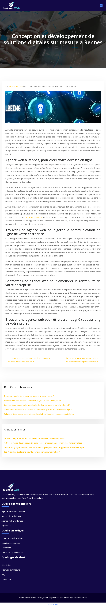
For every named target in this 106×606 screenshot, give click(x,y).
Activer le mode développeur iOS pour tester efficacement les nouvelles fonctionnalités (43, 443)
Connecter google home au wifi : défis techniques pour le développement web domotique (44, 447)
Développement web (15, 86)
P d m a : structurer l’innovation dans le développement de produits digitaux (81, 360)
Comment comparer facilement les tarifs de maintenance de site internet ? (37, 405)
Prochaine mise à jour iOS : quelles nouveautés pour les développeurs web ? (29, 360)
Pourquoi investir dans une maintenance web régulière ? (29, 396)
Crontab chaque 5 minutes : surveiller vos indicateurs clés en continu (34, 438)
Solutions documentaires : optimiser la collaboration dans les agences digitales (39, 414)
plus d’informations (33, 217)
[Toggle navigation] (101, 5)
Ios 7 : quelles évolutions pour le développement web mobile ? (32, 452)
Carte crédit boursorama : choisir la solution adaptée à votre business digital (38, 409)
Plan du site (53, 604)
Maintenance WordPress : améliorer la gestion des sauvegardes (32, 400)
